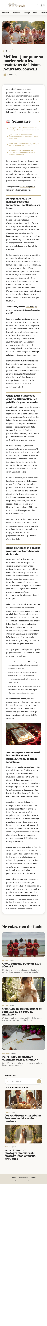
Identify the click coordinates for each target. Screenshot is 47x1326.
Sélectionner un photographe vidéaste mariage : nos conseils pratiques (20, 1154)
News (8, 51)
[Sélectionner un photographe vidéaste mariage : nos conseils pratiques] (23, 1134)
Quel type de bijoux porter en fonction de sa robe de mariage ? (22, 1011)
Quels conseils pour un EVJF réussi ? (21, 965)
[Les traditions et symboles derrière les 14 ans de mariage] (23, 1099)
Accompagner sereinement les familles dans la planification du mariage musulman (22, 152)
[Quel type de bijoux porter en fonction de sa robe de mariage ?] (23, 989)
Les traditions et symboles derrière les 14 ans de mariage (23, 1118)
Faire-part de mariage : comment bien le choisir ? (20, 1058)
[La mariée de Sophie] (16, 5)
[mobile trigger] (4, 5)
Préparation (6, 1053)
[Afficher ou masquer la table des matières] (36, 121)
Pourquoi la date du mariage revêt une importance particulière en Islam (24, 129)
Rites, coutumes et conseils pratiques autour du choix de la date (24, 145)
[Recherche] (36, 5)
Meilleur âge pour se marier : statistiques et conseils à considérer (23, 310)
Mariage (5, 960)
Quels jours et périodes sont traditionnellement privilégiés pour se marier (23, 137)
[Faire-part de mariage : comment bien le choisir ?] (23, 1037)
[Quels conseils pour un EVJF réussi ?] (23, 944)
